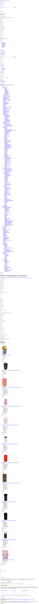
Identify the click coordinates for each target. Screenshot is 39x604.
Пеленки (4, 105)
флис (1, 332)
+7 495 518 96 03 (2, 53)
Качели (6, 266)
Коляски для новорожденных (7, 108)
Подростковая (6, 91)
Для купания (6, 196)
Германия (1, 315)
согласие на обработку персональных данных (24, 579)
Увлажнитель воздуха (7, 155)
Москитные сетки (7, 119)
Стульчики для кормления (8, 129)
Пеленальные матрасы (8, 131)
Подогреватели (7, 208)
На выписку (5, 242)
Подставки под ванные (8, 188)
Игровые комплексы (7, 261)
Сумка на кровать (7, 161)
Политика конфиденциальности (6, 593)
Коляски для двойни (6, 111)
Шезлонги (6, 149)
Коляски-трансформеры (6, 110)
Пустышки (6, 176)
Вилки (6, 217)
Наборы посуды (7, 219)
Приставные (6, 92)
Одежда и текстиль (5, 243)
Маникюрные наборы (8, 183)
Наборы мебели (7, 134)
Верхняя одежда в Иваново (16, 277)
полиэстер (1, 329)
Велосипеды (6, 262)
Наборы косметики (7, 199)
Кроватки (4, 87)
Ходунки (6, 151)
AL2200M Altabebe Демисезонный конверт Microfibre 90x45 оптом (10, 462)
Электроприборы (5, 154)
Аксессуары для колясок (6, 115)
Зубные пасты (7, 182)
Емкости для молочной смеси (9, 222)
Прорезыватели (5, 235)
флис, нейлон (2, 337)
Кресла (6, 137)
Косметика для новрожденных (7, 194)
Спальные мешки (5, 102)
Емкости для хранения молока (9, 221)
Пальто (6, 245)
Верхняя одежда (7, 271)
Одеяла (4, 101)
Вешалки (6, 164)
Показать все (2, 341)
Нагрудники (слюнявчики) (6, 226)
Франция (1, 319)
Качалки (6, 152)
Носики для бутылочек (8, 223)
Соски (4, 227)
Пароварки (6, 210)
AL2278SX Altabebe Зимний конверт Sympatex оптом (9, 501)
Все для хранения (5, 138)
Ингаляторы (6, 177)
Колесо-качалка (7, 90)
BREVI (1, 302)
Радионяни (6, 143)
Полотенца (4, 252)
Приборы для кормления (6, 207)
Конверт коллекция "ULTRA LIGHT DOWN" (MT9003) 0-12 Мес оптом (11, 370)
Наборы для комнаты (7, 163)
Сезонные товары (5, 259)
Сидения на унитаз (7, 185)
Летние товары (5, 260)
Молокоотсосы (7, 209)
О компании (3, 42)
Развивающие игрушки (6, 232)
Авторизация (2, 4)
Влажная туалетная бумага (8, 175)
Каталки (6, 153)
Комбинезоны (6, 246)
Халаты (6, 190)
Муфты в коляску (7, 270)
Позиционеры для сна (6, 103)
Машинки (4, 230)
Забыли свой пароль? (3, 81)
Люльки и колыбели (6, 95)
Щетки (6, 180)
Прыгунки (6, 150)
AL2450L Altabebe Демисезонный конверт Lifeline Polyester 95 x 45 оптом (11, 387)
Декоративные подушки (8, 162)
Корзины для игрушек (8, 140)
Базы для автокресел (7, 124)
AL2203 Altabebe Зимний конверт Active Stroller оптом (9, 539)
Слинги (6, 256)
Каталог (4, 277)
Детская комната (5, 126)
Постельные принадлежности (6, 96)
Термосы (6, 215)
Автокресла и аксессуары (6, 122)
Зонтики (6, 118)
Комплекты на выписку (8, 250)
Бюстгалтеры (6, 254)
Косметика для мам (5, 201)
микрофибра (2, 328)
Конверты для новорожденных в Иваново (25, 277)
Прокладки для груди (7, 172)
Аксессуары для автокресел (7, 123)
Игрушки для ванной (6, 237)
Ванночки (6, 187)
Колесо (6, 89)
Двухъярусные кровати (8, 94)
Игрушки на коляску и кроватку (7, 240)
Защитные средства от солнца (9, 200)
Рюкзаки (6, 257)
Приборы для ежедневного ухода (7, 168)
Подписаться (13, 590)
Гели (5, 202)
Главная (1, 277)
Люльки (4, 113)
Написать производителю (4, 590)
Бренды (3, 67)
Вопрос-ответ (3, 45)
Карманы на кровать (7, 160)
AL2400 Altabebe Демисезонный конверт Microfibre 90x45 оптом (10, 443)
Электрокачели (7, 133)
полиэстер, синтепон (3, 336)
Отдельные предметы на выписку (9, 251)
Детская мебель (5, 127)
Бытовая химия (5, 205)
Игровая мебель (5, 239)
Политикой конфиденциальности (6, 579)
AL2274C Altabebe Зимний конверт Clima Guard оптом (9, 520)
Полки (6, 165)
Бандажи (6, 258)
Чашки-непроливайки (8, 218)
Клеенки (4, 106)
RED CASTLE (2, 305)
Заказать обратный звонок (25, 590)
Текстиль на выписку (6, 249)
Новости (3, 44)
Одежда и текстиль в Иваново (9, 277)
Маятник (6, 88)
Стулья (6, 136)
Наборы (4, 228)
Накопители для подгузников (9, 169)
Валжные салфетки (7, 174)
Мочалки (6, 192)
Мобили (4, 233)
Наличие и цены (4, 68)
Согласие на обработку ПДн (16, 593)
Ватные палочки (7, 173)
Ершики (6, 225)
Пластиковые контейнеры (8, 141)
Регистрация (2, 3)
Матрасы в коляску (7, 120)
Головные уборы (5, 244)
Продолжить (2, 603)
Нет (0, 310)
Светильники (6, 156)
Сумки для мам (7, 255)
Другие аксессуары (7, 121)
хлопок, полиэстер (2, 333)
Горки (5, 264)
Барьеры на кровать (7, 144)
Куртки (6, 248)
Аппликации (6, 166)
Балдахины (4, 98)
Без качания (6, 93)
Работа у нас (3, 46)
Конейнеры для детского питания (9, 220)
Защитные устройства (8, 146)
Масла (6, 197)
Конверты (4, 241)
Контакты (3, 47)
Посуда (4, 213)
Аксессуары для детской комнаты (7, 157)
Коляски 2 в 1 (5, 109)
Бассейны (6, 265)
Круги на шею (7, 189)
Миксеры (6, 212)
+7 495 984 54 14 (2, 54)
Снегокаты (6, 269)
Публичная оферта (25, 593)
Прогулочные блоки (6, 114)
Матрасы (4, 104)
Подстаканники (7, 116)
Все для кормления (5, 206)
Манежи (6, 128)
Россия (1, 324)
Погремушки (5, 234)
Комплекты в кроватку (6, 97)
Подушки (4, 100)
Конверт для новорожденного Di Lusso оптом (8, 559)
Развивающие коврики (6, 231)
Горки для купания (7, 193)
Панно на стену (7, 159)
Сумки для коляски (7, 117)
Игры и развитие (5, 229)
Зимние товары (5, 268)
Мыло (5, 195)
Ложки (6, 216)
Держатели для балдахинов (6, 99)
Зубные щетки (7, 181)
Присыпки (6, 198)
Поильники (6, 214)
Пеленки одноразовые (8, 184)
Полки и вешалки (7, 135)
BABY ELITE (2, 306)
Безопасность (5, 142)
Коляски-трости (5, 112)
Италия (1, 323)
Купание (4, 186)
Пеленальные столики (8, 130)
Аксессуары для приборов (8, 171)
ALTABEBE (2, 301)
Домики (6, 263)
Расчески (6, 179)
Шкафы (6, 139)
